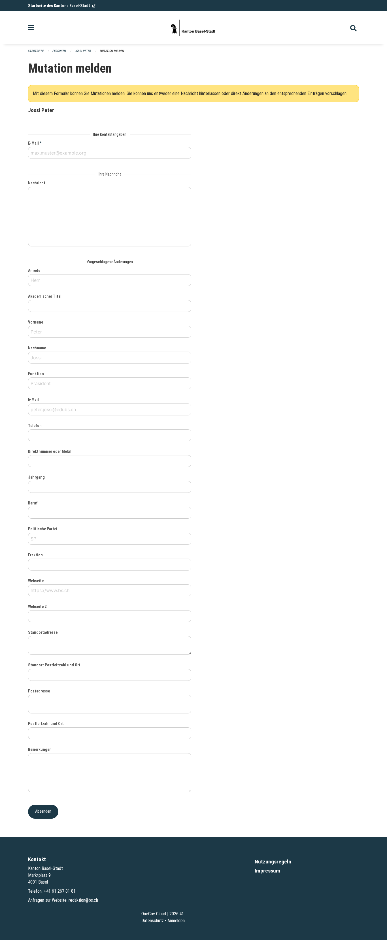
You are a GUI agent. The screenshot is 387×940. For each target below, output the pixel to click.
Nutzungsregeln (273, 861)
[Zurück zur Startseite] (193, 27)
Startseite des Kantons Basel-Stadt (61, 5)
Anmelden (176, 920)
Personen (59, 51)
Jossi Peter (83, 51)
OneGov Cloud (153, 913)
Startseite (36, 51)
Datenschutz (152, 920)
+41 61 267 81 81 (60, 891)
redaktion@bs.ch (83, 900)
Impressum (267, 870)
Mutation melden (112, 51)
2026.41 (176, 913)
